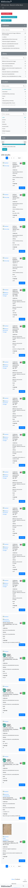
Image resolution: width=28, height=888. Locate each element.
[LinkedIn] (15, 1)
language (14, 110)
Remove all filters (6, 13)
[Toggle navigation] (3, 7)
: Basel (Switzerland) (9, 17)
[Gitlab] (26, 1)
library (14, 54)
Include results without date (9, 146)
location (14, 82)
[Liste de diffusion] (13, 1)
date (14, 138)
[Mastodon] (20, 1)
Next (19, 158)
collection (14, 26)
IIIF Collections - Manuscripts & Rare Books (12, 5)
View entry (22, 187)
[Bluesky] (17, 1)
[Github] (24, 1)
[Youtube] (22, 1)
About (13, 879)
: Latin (6, 20)
